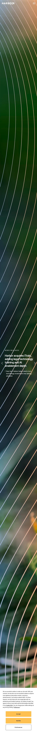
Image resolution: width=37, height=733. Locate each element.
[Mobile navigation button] (34, 3)
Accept (18, 714)
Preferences (18, 727)
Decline (18, 720)
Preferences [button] (17, 707)
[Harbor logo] (8, 3)
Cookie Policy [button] (9, 705)
